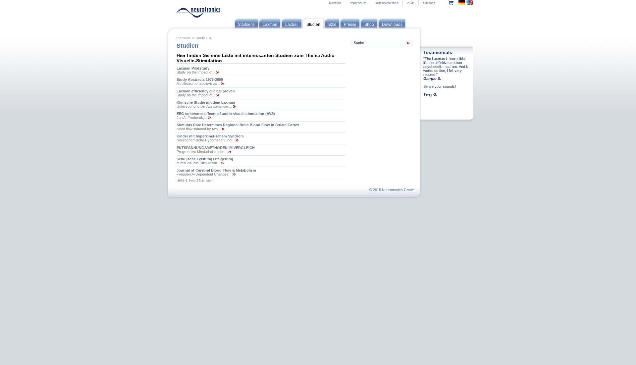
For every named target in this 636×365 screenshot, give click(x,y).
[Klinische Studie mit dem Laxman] (234, 106)
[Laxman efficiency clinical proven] (217, 95)
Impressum (357, 3)
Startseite (183, 38)
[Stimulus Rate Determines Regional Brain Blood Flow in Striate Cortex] (223, 129)
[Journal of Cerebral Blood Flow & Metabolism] (234, 174)
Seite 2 (193, 180)
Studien (202, 38)
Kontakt (335, 3)
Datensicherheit (386, 3)
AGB (410, 3)
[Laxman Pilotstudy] (217, 72)
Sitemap (429, 3)
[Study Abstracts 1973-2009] (222, 83)
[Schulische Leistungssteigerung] (222, 163)
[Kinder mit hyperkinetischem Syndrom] (236, 140)
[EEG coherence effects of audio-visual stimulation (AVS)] (209, 118)
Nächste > (206, 180)
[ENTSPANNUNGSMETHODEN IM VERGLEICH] (229, 152)
